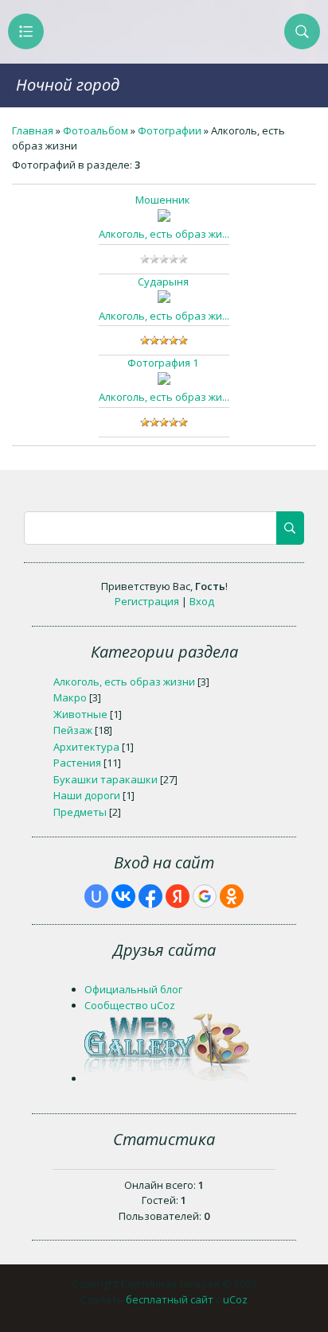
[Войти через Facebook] (150, 896)
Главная (32, 130)
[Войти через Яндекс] (177, 896)
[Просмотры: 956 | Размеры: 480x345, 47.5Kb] (164, 381)
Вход (201, 601)
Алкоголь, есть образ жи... (164, 234)
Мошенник (162, 199)
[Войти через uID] (96, 896)
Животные (80, 714)
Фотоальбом (95, 130)
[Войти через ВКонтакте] (123, 896)
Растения (77, 762)
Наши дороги (86, 795)
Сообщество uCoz (129, 1005)
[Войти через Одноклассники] (232, 896)
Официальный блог (133, 989)
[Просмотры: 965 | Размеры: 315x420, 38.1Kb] (164, 299)
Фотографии (169, 130)
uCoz (235, 1299)
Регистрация (147, 601)
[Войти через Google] (205, 896)
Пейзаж (72, 730)
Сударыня (163, 281)
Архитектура (86, 747)
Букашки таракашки (105, 779)
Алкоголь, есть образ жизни (124, 681)
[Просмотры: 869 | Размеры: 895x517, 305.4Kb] (164, 218)
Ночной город (67, 84)
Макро (70, 697)
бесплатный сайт (169, 1299)
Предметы (80, 812)
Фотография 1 (162, 362)
